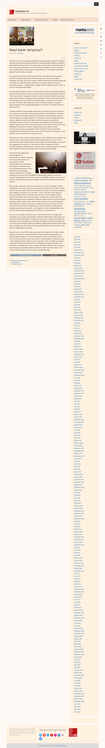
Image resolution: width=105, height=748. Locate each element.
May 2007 (77, 665)
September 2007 (79, 654)
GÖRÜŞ (76, 117)
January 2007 (78, 672)
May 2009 (77, 625)
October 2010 (78, 594)
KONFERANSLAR (25, 19)
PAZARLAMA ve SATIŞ (81, 68)
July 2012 (77, 547)
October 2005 (78, 698)
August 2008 (78, 638)
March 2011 (77, 584)
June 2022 (77, 302)
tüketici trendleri (87, 222)
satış (75, 215)
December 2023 (79, 270)
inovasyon (77, 189)
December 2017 (79, 391)
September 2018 (79, 375)
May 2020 (77, 341)
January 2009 (78, 628)
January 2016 (78, 445)
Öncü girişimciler (15, 262)
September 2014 (79, 487)
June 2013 (77, 524)
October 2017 (78, 396)
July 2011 (77, 573)
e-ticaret (76, 185)
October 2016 (78, 424)
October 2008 (78, 636)
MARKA (76, 61)
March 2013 (77, 529)
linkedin (87, 201)
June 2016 (77, 432)
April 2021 (77, 328)
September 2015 (79, 456)
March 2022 (77, 310)
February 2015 (78, 474)
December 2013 (79, 511)
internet (87, 192)
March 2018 (77, 385)
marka (92, 201)
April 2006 (77, 685)
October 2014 (78, 484)
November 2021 (79, 320)
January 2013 (78, 534)
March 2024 (77, 265)
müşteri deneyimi (79, 206)
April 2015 (77, 469)
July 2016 (77, 430)
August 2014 (78, 490)
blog (93, 178)
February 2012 (78, 558)
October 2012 (78, 542)
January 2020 (78, 351)
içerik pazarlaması (79, 201)
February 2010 (78, 610)
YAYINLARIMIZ (12, 19)
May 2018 (77, 380)
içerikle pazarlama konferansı (80, 196)
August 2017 (78, 398)
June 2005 (77, 706)
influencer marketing (84, 187)
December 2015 (79, 448)
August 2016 (78, 427)
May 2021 (77, 325)
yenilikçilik (77, 227)
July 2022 (77, 299)
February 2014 (78, 505)
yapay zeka (85, 225)
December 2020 (79, 336)
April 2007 (77, 667)
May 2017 (77, 406)
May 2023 (77, 284)
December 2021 (79, 317)
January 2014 (78, 508)
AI (74, 178)
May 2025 (77, 244)
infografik (92, 187)
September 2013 (79, 518)
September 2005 (79, 701)
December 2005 (79, 693)
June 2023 (77, 281)
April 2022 (77, 307)
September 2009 (79, 618)
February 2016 (78, 443)
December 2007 (79, 652)
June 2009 (77, 623)
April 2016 (77, 438)
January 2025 (78, 250)
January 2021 (78, 333)
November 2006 (79, 675)
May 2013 (77, 526)
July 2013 (77, 521)
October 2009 (78, 615)
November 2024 (79, 255)
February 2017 (78, 414)
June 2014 (77, 495)
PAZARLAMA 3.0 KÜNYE (67, 19)
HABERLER (77, 115)
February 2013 (78, 531)
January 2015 (78, 477)
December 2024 (79, 252)
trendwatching (89, 220)
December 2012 (79, 537)
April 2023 (77, 286)
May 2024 (77, 260)
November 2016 (79, 422)
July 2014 (77, 492)
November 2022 (79, 297)
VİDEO (76, 123)
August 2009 (78, 620)
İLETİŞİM (55, 19)
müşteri (88, 204)
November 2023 (79, 273)
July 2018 (77, 377)
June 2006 (77, 683)
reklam (89, 213)
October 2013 (78, 516)
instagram (83, 189)
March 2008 (77, 646)
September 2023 (79, 278)
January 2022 (78, 315)
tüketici (80, 222)
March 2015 (77, 471)
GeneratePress (62, 745)
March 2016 (77, 440)
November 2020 (79, 338)
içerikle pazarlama (80, 194)
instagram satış (79, 192)
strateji (90, 218)
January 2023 (78, 291)
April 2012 (77, 555)
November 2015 (79, 451)
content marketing (81, 180)
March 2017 (77, 411)
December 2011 (79, 563)
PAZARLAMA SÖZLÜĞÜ (41, 19)
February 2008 (78, 649)
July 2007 (77, 659)
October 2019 (78, 357)
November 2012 (79, 539)
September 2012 (79, 545)
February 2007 (78, 670)
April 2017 (77, 409)
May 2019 (77, 359)
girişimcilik (88, 185)
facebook (82, 185)
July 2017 (77, 401)
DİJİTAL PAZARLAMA (80, 48)
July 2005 (77, 704)
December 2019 (79, 354)
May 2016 (77, 435)
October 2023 (78, 276)
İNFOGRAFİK (78, 120)
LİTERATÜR (77, 58)
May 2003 (77, 712)
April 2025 (77, 247)
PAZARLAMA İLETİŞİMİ (81, 66)
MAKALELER (14, 260)
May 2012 (77, 552)
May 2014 (77, 498)
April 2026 (77, 239)
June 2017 (77, 404)
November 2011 (79, 565)
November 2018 (79, 370)
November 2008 (79, 633)
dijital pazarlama (82, 183)
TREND (76, 76)
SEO (78, 215)
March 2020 (77, 346)
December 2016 (79, 419)
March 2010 (77, 607)
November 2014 (79, 482)
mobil (83, 204)
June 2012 (77, 550)
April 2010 (77, 605)
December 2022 (79, 294)
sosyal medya (80, 218)
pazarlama (79, 208)
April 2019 (77, 362)
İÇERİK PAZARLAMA (80, 53)
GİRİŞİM (76, 50)
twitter (75, 222)
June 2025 (77, 242)
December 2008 (79, 631)
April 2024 (77, 263)
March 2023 (77, 289)
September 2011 (79, 571)
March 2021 (77, 331)
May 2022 (77, 304)
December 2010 (79, 589)
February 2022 (78, 312)
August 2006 (78, 678)
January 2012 (78, 560)
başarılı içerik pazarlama (83, 178)
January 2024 (78, 268)
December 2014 (79, 479)
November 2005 (79, 696)
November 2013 (79, 513)
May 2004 (77, 709)
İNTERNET (77, 55)
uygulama (77, 225)
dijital (90, 180)
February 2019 (78, 367)
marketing (78, 204)
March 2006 (78, 688)
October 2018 (78, 372)
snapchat (82, 215)
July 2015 (77, 461)
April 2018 (77, 383)
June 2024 (77, 257)
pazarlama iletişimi (80, 211)
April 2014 (77, 500)
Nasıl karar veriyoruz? (16, 264)
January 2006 (78, 691)
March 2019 (77, 364)
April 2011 (77, 581)
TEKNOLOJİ (77, 74)
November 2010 (79, 591)
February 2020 (78, 349)
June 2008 (77, 641)
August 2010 (78, 597)
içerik (92, 192)
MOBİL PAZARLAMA (80, 63)
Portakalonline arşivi (23, 260)
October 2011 (78, 568)
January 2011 (78, 586)
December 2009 (79, 612)
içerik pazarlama (81, 198)
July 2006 (77, 680)
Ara (71, 1)
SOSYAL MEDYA (79, 71)
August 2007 (78, 657)
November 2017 (79, 393)
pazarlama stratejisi (80, 213)
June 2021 (77, 323)
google (76, 187)
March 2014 (77, 503)
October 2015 (78, 453)
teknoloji (77, 220)
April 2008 (77, 644)
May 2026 (77, 237)
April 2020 (77, 344)
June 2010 (77, 602)
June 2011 (77, 576)
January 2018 (78, 388)
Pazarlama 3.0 (22, 11)
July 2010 (77, 599)
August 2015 (78, 458)
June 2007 (77, 662)
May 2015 (77, 466)
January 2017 (78, 417)
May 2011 (77, 578)
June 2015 (77, 464)
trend (83, 220)
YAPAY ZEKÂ (78, 79)
